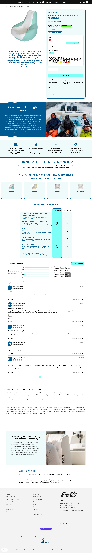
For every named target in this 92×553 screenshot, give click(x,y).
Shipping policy (64, 549)
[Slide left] (16, 47)
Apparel (8, 506)
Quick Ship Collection (12, 501)
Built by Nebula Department (30, 549)
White (51, 53)
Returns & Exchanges (38, 514)
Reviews (35, 501)
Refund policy (40, 549)
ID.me (7, 511)
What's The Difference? (53, 12)
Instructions (36, 511)
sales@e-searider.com (69, 507)
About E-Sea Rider (37, 494)
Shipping (35, 504)
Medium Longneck (72, 43)
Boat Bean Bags (10, 496)
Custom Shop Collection (12, 499)
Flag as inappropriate (76, 299)
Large (51, 46)
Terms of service (55, 549)
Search (8, 494)
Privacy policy (48, 549)
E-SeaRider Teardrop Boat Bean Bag (19, 6)
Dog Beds (9, 504)
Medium (62, 43)
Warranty (35, 509)
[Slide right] (32, 47)
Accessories (9, 509)
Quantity (50, 66)
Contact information (73, 549)
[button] (19, 2)
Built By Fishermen (37, 499)
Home (7, 6)
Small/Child (53, 43)
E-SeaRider (21, 549)
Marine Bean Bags (37, 496)
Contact (35, 506)
